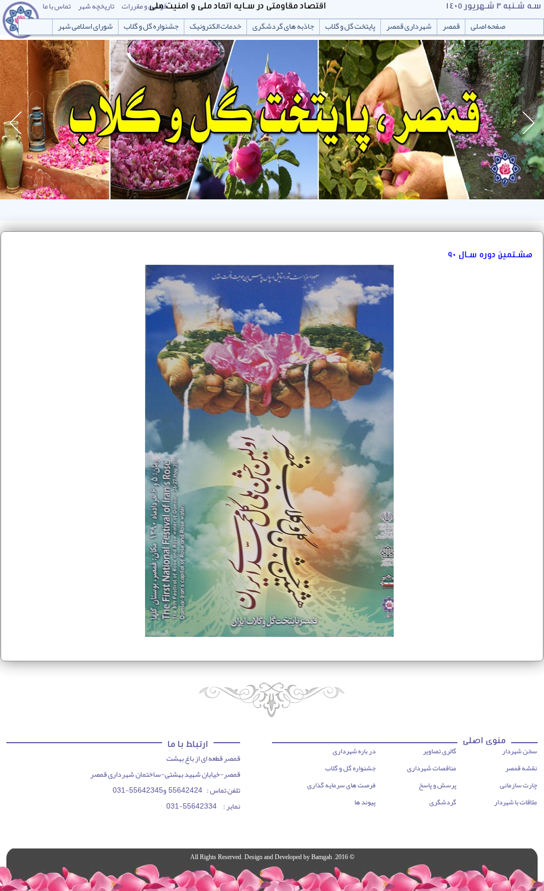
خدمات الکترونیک (215, 26)
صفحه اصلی (488, 26)
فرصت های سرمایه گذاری (341, 785)
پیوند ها (365, 802)
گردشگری (442, 802)
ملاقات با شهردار (515, 802)
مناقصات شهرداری (431, 768)
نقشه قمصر (521, 768)
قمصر (451, 26)
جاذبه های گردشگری (283, 26)
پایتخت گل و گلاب (350, 26)
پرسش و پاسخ (437, 785)
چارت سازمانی (518, 785)
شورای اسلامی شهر (85, 26)
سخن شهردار (519, 751)
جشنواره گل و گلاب (151, 26)
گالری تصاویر (439, 751)
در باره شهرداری (354, 751)
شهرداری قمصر (408, 26)
